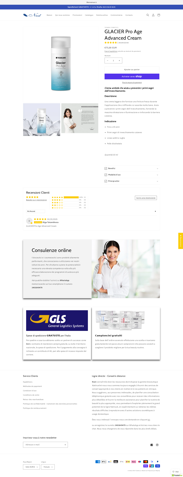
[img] (40, 219)
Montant (108, 56)
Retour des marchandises (33, 399)
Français (47, 467)
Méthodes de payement (32, 386)
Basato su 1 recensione (36, 200)
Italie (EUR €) (30, 467)
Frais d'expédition (111, 51)
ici (149, 419)
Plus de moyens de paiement (132, 82)
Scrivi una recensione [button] (145, 197)
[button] (148, 15)
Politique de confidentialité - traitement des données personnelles (50, 404)
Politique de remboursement (35, 408)
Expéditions (27, 382)
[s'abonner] (65, 445)
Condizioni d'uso (30, 390)
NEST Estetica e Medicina (139, 470)
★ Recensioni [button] (180, 241)
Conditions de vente (31, 395)
